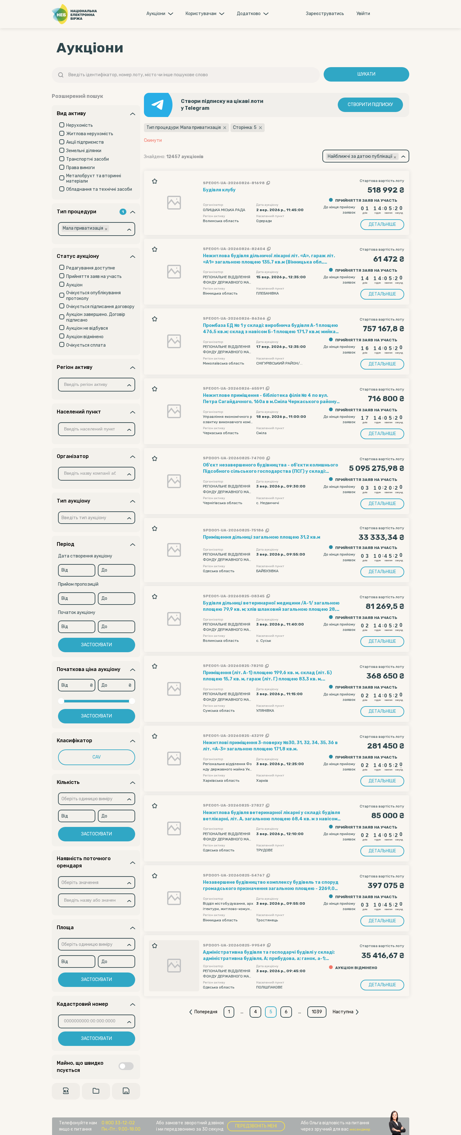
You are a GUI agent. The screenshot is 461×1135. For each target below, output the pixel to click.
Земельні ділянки (83, 150)
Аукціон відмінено (84, 336)
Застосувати (96, 644)
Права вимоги (80, 167)
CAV (97, 757)
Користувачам (201, 13)
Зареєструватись (325, 13)
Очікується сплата (86, 345)
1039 (317, 1012)
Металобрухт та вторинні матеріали (93, 178)
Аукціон (74, 285)
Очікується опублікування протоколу (93, 295)
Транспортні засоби (87, 159)
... (242, 1012)
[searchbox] (122, 229)
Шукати (366, 74)
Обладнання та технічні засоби (99, 189)
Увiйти (363, 13)
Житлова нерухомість (89, 133)
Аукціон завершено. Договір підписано (95, 317)
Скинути (153, 140)
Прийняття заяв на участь (94, 276)
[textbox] (83, 518)
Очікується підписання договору (100, 306)
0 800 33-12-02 (118, 1123)
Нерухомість (79, 125)
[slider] (61, 701)
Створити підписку (370, 104)
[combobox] (96, 229)
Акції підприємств (85, 142)
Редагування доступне (90, 268)
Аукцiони (155, 13)
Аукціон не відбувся (87, 328)
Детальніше (382, 224)
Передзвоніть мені (256, 1126)
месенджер (360, 1129)
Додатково (249, 13)
